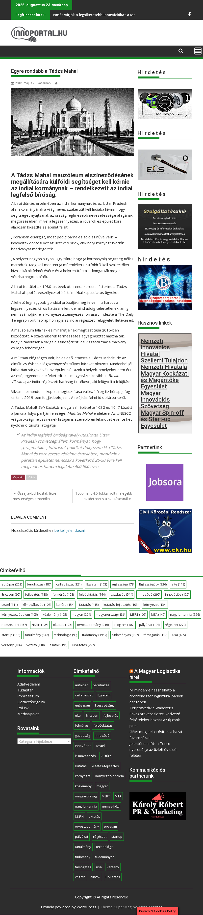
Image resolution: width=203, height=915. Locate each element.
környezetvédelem (19, 614)
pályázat (149, 624)
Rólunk (22, 707)
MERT (138, 614)
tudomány (94, 635)
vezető (35, 645)
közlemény (55, 614)
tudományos (125, 635)
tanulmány (37, 635)
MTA (158, 614)
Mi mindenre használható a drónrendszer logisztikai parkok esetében (156, 695)
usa (179, 635)
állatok (58, 645)
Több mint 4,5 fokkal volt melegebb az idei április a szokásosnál (103, 496)
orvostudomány (93, 624)
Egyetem (96, 584)
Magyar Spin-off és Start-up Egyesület (162, 419)
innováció (149, 594)
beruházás (39, 584)
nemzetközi (14, 624)
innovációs (177, 594)
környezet (154, 604)
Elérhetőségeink (31, 701)
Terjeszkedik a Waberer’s (151, 707)
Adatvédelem (28, 684)
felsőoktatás (92, 594)
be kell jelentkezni (69, 530)
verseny (11, 645)
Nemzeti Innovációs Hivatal (155, 347)
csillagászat (68, 584)
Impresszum (28, 695)
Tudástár (25, 689)
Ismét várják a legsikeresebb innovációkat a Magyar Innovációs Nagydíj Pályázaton (125, 14)
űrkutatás (83, 645)
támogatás (155, 635)
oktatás (62, 624)
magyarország (110, 614)
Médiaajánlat (28, 713)
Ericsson (10, 594)
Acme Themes (150, 906)
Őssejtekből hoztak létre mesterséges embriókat (34, 496)
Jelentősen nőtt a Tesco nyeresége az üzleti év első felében (153, 749)
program (124, 624)
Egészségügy (153, 584)
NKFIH (40, 624)
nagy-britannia (185, 614)
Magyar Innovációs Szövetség (155, 400)
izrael (9, 604)
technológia (65, 635)
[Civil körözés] (165, 552)
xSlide (31, 477)
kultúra (65, 604)
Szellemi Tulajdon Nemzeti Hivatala (164, 363)
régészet (175, 624)
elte (178, 584)
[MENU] (198, 51)
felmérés (63, 594)
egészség (123, 584)
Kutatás (89, 604)
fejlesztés (36, 594)
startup (10, 635)
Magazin (18, 477)
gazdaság (121, 594)
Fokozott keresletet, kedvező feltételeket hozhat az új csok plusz (154, 719)
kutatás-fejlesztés (120, 604)
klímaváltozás (37, 604)
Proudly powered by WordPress (68, 906)
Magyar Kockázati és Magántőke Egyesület (165, 380)
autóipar (11, 584)
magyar (81, 614)
